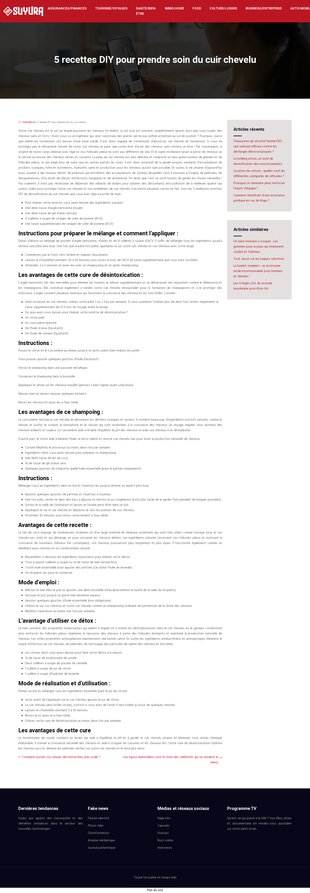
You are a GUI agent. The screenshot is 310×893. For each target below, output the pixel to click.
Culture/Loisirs (223, 8)
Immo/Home (174, 8)
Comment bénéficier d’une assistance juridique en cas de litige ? (259, 198)
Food (197, 8)
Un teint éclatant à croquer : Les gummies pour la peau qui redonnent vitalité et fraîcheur (258, 247)
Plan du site (155, 890)
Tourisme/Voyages (111, 8)
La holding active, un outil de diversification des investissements (257, 161)
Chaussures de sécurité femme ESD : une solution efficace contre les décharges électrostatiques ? (258, 146)
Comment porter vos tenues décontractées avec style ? (61, 757)
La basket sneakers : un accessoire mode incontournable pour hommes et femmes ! (258, 271)
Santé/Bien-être (146, 11)
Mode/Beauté (29, 122)
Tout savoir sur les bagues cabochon (258, 258)
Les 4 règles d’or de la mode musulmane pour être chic (252, 286)
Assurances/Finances (67, 8)
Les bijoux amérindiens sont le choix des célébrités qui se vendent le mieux (171, 760)
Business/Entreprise (264, 8)
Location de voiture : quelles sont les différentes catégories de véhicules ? (259, 173)
